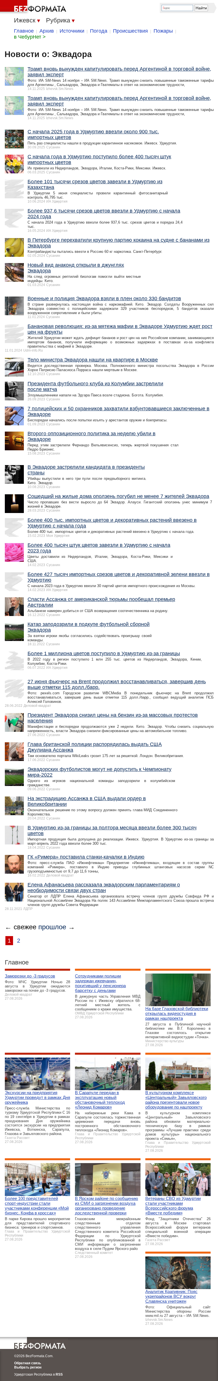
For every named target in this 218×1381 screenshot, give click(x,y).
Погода (98, 31)
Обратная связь (27, 1363)
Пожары (163, 31)
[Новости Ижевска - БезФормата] (34, 7)
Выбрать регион (27, 1367)
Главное (24, 31)
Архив (46, 31)
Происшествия (130, 31)
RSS (59, 1374)
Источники (72, 31)
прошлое (52, 927)
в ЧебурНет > (30, 37)
